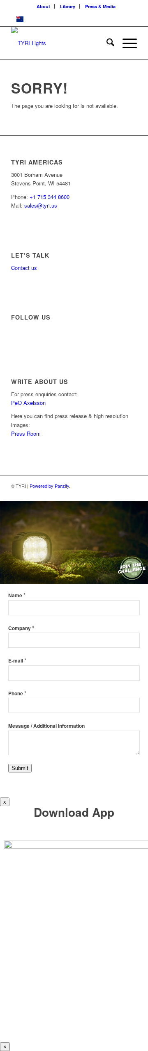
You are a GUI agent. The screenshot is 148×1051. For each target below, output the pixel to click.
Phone (17, 693)
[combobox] (74, 19)
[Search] (106, 43)
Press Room (26, 433)
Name (16, 595)
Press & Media (100, 6)
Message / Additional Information (46, 725)
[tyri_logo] (61, 43)
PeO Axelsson (28, 403)
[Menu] (125, 43)
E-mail (17, 660)
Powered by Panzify (49, 485)
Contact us (24, 268)
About (43, 6)
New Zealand (43, 19)
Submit (20, 768)
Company (21, 628)
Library (67, 6)
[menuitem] (43, 6)
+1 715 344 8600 (49, 197)
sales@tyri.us (40, 205)
